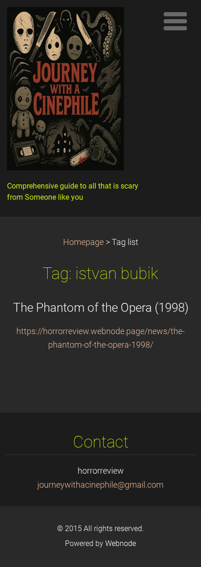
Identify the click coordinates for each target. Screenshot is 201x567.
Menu (175, 21)
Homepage (83, 242)
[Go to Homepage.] (79, 91)
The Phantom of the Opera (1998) (100, 308)
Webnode (120, 543)
